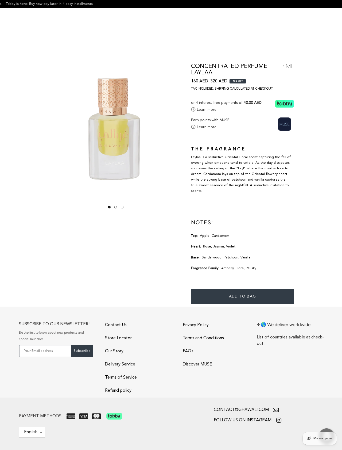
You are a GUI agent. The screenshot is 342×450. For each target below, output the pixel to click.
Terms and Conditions (203, 338)
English (30, 432)
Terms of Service (121, 377)
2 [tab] (115, 207)
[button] (41, 25)
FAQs (188, 351)
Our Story (114, 351)
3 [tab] (122, 207)
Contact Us (116, 325)
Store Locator (118, 338)
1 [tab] (109, 207)
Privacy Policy (196, 325)
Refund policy (118, 390)
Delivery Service (120, 364)
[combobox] (307, 24)
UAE (19, 26)
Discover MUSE (197, 364)
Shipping (222, 88)
